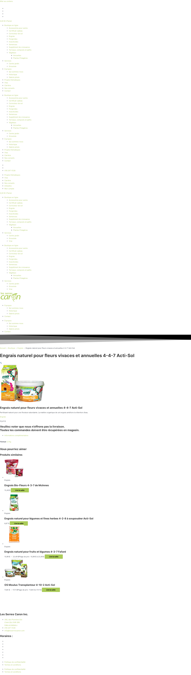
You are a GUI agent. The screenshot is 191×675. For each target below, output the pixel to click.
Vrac (6, 83)
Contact (7, 91)
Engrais (12, 36)
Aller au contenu (6, 1)
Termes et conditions (12, 665)
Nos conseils (9, 88)
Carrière (7, 85)
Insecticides (13, 42)
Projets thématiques (12, 80)
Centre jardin (14, 64)
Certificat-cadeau (16, 31)
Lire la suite (19, 490)
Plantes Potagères (20, 58)
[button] (1, 363)
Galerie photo (14, 77)
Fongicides (13, 39)
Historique (13, 74)
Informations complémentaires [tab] (16, 435)
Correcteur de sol (16, 34)
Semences (13, 44)
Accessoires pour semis (18, 28)
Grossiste (12, 66)
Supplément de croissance (19, 47)
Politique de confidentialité (14, 662)
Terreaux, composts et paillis (20, 50)
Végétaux (12, 53)
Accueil (3, 348)
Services (7, 61)
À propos (7, 69)
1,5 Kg (9, 442)
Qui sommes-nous (16, 72)
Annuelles (17, 55)
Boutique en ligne (11, 25)
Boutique (11, 348)
